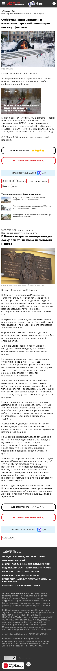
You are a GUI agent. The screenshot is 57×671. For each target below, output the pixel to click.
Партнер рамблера (25, 658)
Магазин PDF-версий (13, 560)
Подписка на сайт (12, 568)
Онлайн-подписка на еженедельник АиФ (26, 564)
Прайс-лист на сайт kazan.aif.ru (21, 575)
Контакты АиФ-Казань (38, 568)
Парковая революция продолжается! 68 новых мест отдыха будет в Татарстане (32, 207)
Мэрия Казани (8, 69)
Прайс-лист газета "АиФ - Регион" (21, 571)
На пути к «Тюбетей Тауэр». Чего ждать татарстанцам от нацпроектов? (29, 199)
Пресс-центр (38, 556)
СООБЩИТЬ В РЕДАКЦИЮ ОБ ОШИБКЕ (22, 585)
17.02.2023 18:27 (8, 11)
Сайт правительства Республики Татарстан (22, 285)
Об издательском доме (15, 556)
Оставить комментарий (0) (28, 160)
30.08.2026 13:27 (8, 230)
